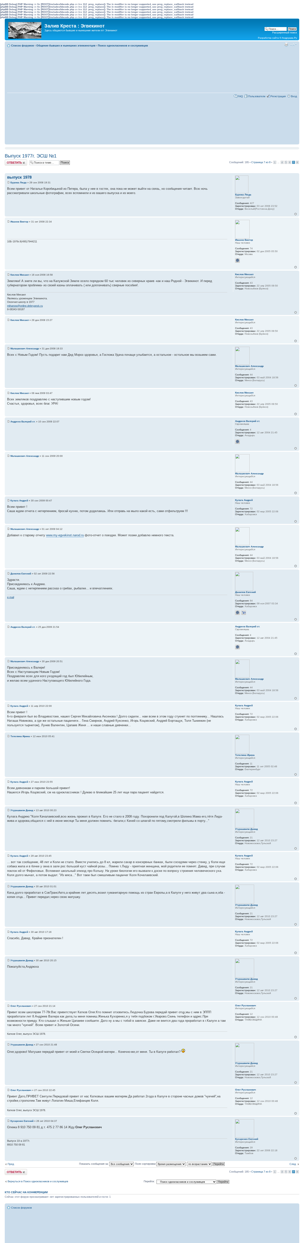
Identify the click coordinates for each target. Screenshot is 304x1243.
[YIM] (243, 612)
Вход (294, 96)
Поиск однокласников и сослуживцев (123, 45)
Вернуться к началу (295, 214)
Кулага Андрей (19, 500)
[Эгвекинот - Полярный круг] (25, 29)
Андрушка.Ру (289, 38)
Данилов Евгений (20, 573)
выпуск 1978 (19, 177)
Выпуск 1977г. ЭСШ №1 (31, 155)
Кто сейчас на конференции (26, 1192)
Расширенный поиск (284, 32)
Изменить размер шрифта (293, 44)
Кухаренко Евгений (21, 1121)
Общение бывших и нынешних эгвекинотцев (65, 45)
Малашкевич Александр (24, 348)
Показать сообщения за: (94, 1163)
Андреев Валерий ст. (22, 421)
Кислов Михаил (19, 274)
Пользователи (256, 96)
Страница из (261, 162)
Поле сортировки (145, 1163)
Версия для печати (286, 44)
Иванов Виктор (19, 221)
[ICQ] (237, 260)
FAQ (240, 96)
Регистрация (278, 96)
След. (293, 1164)
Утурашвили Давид (21, 810)
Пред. (11, 1164)
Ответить (10, 161)
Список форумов (22, 45)
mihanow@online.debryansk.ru (25, 305)
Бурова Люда (18, 182)
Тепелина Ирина (20, 736)
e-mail (10, 597)
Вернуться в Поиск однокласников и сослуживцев (38, 1181)
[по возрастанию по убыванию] (206, 1163)
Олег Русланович (20, 1006)
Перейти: (149, 1181)
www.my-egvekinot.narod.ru (65, 535)
